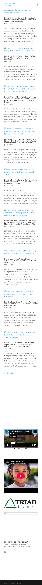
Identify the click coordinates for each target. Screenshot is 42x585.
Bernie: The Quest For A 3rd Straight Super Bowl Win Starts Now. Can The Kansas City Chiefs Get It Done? (19, 344)
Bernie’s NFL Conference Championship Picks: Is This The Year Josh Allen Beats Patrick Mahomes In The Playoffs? (20, 141)
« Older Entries (9, 373)
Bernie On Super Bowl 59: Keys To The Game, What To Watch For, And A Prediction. (19, 58)
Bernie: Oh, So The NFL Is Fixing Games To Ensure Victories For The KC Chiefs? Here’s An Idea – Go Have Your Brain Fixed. (20, 99)
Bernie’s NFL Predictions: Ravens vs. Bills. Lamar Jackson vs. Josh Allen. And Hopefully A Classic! (20, 182)
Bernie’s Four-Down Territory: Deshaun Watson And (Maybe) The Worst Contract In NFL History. (20, 304)
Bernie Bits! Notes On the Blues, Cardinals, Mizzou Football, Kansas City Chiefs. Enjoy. (20, 260)
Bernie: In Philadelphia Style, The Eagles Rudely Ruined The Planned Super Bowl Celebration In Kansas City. (20, 20)
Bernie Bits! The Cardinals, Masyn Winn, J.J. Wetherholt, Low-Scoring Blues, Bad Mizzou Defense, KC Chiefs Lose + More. (20, 222)
